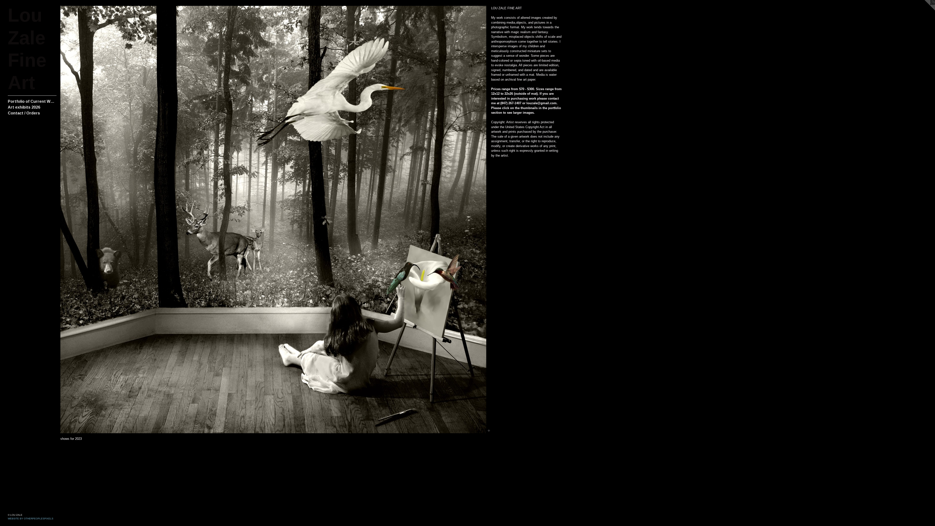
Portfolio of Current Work (32, 101)
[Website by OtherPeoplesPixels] (925, 9)
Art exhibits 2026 (24, 107)
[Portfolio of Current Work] (273, 219)
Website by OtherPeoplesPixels (30, 518)
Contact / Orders (24, 113)
